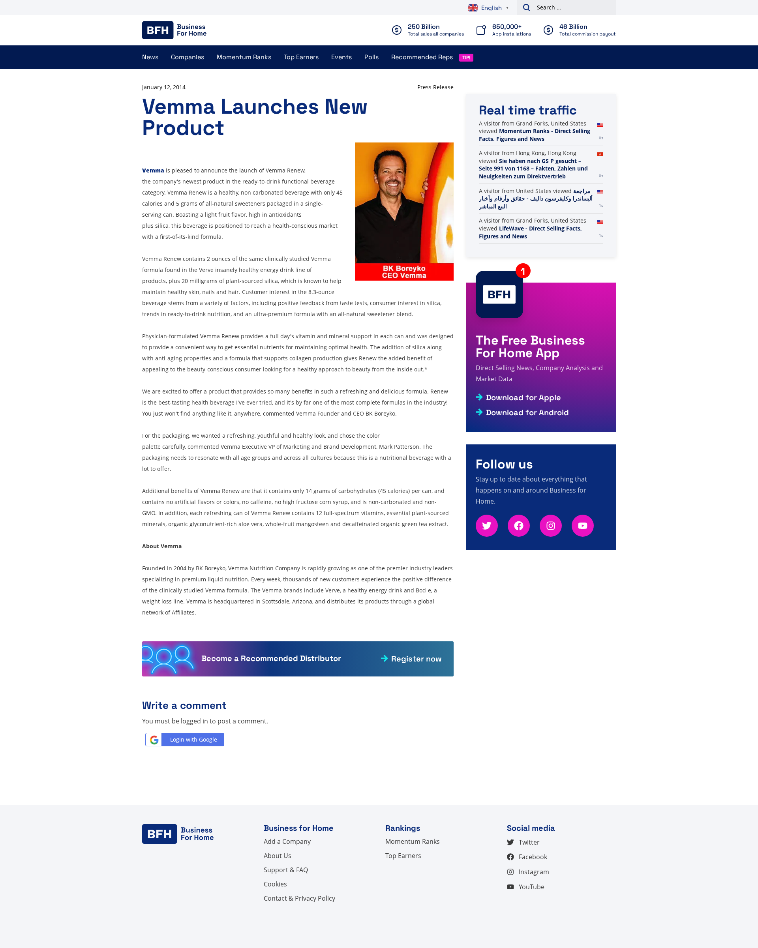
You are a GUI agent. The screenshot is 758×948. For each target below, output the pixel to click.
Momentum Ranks (244, 57)
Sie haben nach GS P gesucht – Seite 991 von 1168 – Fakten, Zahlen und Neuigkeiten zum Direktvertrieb (533, 168)
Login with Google (193, 739)
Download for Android (527, 412)
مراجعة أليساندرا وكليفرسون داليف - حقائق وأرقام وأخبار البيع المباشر (536, 198)
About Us (277, 855)
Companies (187, 57)
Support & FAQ (286, 870)
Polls (371, 57)
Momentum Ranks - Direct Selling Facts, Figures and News (534, 134)
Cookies (275, 884)
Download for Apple (523, 397)
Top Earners (301, 57)
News (150, 57)
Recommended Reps (422, 57)
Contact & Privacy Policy (299, 898)
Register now (416, 659)
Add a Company (287, 841)
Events (341, 57)
